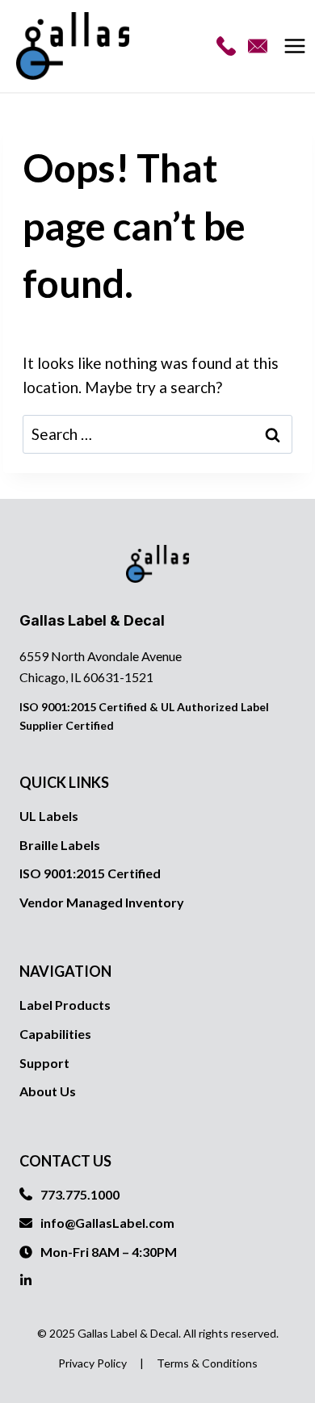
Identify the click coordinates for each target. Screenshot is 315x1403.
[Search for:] (157, 434)
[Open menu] (297, 46)
